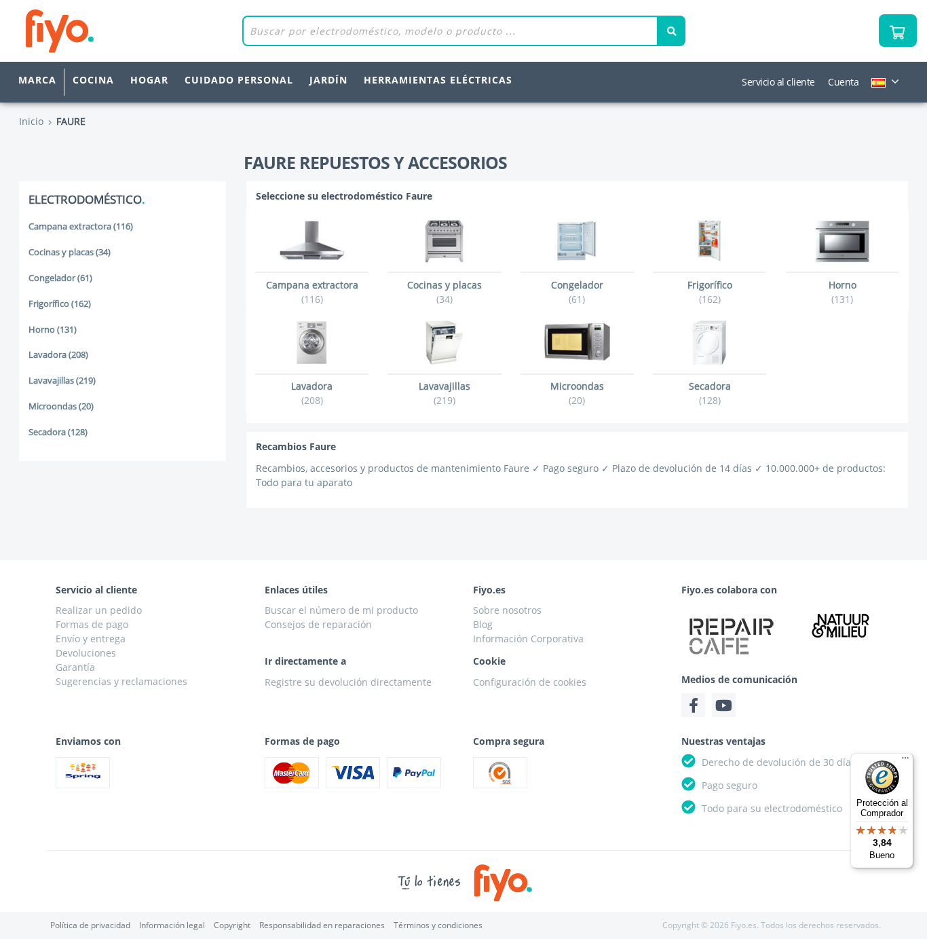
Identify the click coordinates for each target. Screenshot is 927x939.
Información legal (172, 925)
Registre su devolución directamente (348, 682)
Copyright (232, 925)
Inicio (31, 121)
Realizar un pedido (99, 610)
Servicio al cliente (778, 82)
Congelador (60, 278)
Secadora (58, 432)
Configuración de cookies (529, 682)
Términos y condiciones (438, 925)
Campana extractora (81, 226)
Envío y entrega (91, 638)
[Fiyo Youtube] (724, 705)
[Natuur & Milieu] (840, 625)
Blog (483, 624)
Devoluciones (86, 652)
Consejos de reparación (318, 624)
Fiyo (116, 31)
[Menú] (905, 761)
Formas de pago (92, 624)
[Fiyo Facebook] (693, 705)
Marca (37, 80)
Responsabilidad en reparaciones (322, 925)
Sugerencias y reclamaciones (121, 681)
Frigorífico (60, 304)
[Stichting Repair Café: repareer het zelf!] (731, 636)
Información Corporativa (528, 638)
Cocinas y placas (70, 252)
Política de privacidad (90, 925)
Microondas (61, 406)
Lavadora (58, 355)
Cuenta (843, 82)
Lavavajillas (62, 380)
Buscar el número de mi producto (341, 610)
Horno (53, 329)
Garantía (75, 667)
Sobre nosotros (507, 610)
